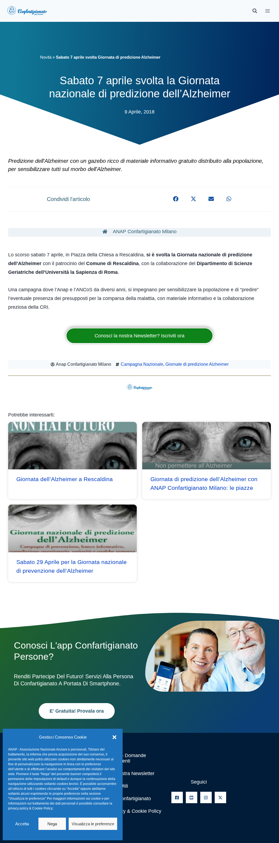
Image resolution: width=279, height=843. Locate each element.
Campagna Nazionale (142, 364)
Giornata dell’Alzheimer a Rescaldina (64, 479)
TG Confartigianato (130, 798)
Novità (45, 57)
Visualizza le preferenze (93, 823)
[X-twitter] (220, 797)
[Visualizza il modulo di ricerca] (255, 11)
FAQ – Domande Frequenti (128, 758)
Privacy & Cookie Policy (135, 811)
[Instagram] (206, 797)
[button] (114, 737)
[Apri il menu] (267, 11)
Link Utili (119, 786)
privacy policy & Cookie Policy (30, 808)
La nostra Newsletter (132, 773)
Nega (52, 823)
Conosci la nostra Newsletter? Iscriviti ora (139, 335)
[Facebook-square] (177, 797)
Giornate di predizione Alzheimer (197, 364)
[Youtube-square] (191, 797)
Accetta (22, 823)
